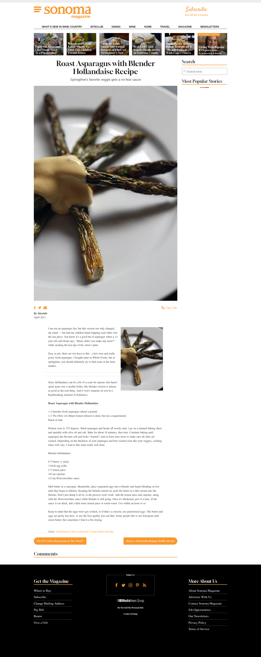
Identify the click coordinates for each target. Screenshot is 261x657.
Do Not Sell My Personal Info (130, 607)
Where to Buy (42, 591)
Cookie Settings (131, 613)
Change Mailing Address (49, 603)
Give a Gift (41, 622)
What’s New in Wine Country (62, 26)
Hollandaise (80, 531)
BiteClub (96, 26)
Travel (165, 26)
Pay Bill (39, 610)
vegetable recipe (101, 531)
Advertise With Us (200, 597)
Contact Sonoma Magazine (205, 603)
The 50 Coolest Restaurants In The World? (60, 541)
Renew (38, 616)
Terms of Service (198, 629)
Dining (116, 26)
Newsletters (209, 26)
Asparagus (63, 531)
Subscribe (40, 597)
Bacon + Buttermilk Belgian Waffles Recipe (150, 541)
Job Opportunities (199, 610)
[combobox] (204, 71)
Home (148, 26)
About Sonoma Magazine (204, 591)
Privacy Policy (197, 622)
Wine (132, 26)
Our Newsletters (198, 616)
